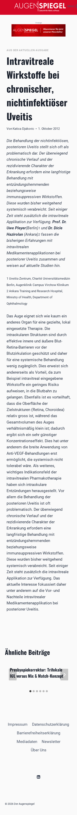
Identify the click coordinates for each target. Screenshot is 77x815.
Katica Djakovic (23, 129)
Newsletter (51, 741)
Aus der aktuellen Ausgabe (28, 50)
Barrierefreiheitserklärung (38, 733)
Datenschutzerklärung (50, 724)
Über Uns (38, 750)
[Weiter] (64, 675)
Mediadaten (27, 741)
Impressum (18, 724)
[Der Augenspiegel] (40, 6)
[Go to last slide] (13, 675)
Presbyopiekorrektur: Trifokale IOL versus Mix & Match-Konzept (36, 673)
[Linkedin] (39, 777)
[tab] (30, 691)
